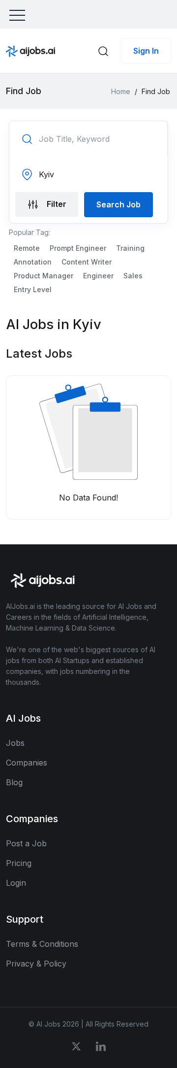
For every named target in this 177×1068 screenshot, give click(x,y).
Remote (27, 248)
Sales (133, 275)
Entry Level (33, 289)
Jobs (15, 743)
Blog (14, 782)
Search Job (118, 204)
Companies (26, 763)
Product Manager (43, 275)
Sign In (146, 51)
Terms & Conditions (42, 944)
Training (130, 248)
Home (120, 91)
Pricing (18, 863)
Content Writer (86, 262)
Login (16, 883)
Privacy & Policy (36, 963)
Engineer (98, 275)
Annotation (33, 262)
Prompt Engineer (78, 248)
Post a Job (26, 843)
